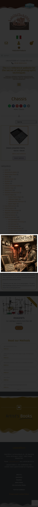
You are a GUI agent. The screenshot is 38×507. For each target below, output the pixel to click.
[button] (34, 237)
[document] (19, 253)
